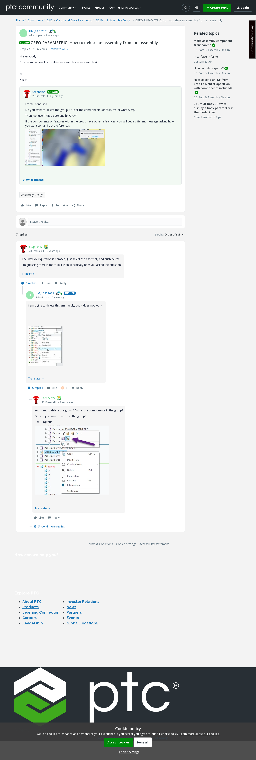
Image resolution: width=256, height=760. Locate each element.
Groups (100, 7)
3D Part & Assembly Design (114, 20)
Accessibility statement (154, 544)
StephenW (39, 92)
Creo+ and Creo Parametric (74, 20)
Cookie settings (126, 544)
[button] (217, 8)
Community (35, 20)
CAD (49, 20)
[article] (100, 265)
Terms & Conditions (100, 544)
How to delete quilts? (209, 68)
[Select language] (197, 8)
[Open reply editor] (100, 221)
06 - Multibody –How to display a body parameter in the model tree (214, 108)
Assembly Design (32, 195)
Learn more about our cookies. (199, 734)
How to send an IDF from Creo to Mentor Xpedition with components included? (213, 84)
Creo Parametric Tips (207, 117)
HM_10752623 (38, 31)
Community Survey (252, 39)
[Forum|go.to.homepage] (30, 7)
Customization (203, 61)
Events (86, 7)
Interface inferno (206, 56)
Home (20, 20)
